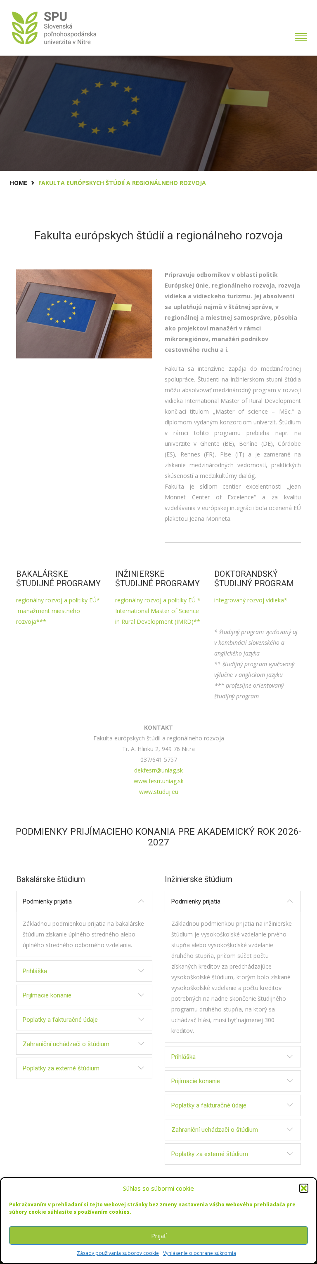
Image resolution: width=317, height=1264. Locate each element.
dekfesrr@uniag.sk (158, 770)
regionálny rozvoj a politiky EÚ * (158, 600)
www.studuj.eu (158, 792)
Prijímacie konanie (47, 995)
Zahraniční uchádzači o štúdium (66, 1044)
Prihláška (35, 971)
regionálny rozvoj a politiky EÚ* (58, 600)
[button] (304, 1188)
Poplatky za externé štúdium (61, 1068)
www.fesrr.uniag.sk (159, 781)
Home (18, 183)
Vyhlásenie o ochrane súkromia (199, 1253)
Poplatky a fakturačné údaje (60, 1019)
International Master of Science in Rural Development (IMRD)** (157, 616)
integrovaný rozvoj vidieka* (250, 600)
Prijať (158, 1235)
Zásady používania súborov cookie (118, 1253)
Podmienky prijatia (47, 901)
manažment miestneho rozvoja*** (48, 616)
